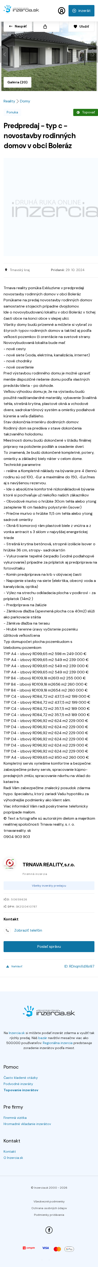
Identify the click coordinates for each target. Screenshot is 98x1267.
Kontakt (10, 1151)
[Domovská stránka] (21, 11)
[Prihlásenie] (62, 11)
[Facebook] (49, 1230)
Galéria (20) (17, 82)
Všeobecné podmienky (49, 1201)
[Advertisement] (49, 207)
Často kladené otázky (21, 1077)
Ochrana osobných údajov (49, 1208)
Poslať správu (49, 946)
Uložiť (84, 26)
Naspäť (21, 26)
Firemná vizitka (15, 1118)
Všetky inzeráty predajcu (49, 886)
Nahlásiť (16, 966)
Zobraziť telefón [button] (28, 930)
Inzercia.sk (17, 1033)
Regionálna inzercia (58, 1043)
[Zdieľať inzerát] (46, 26)
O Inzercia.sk (13, 1158)
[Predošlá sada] (5, 54)
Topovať (88, 112)
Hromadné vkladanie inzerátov (27, 1124)
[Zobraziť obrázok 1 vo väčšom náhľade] (49, 54)
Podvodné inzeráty (18, 1084)
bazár (42, 1038)
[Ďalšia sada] (93, 54)
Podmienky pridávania (49, 1215)
